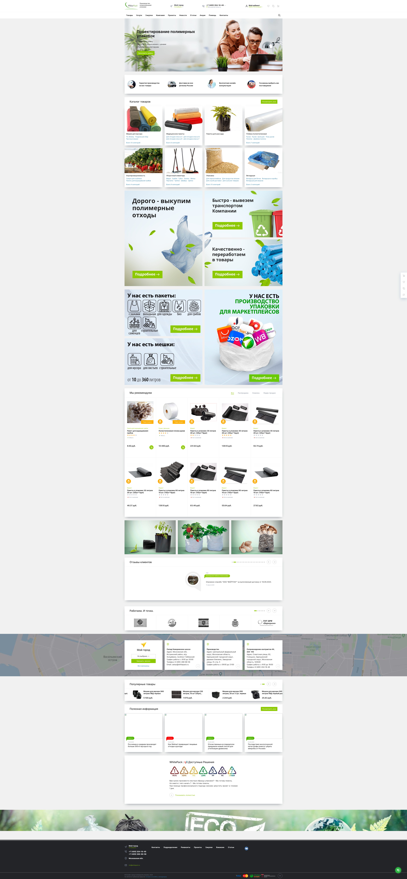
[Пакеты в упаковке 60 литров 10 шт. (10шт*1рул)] (266, 472)
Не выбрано (178, 7)
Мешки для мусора (134, 134)
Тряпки (177, 181)
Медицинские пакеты (175, 134)
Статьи (193, 15)
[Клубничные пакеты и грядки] (203, 537)
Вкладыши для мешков (254, 181)
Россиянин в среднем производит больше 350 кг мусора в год (142, 745)
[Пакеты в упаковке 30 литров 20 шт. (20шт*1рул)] (140, 472)
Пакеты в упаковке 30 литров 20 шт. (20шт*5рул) (203, 432)
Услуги (139, 15)
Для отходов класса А (174, 137)
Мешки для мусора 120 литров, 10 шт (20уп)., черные (187, 693)
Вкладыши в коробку (269, 178)
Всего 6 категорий (173, 143)
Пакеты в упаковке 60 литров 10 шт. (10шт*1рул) (266, 491)
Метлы (193, 178)
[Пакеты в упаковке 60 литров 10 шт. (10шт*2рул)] (235, 472)
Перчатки (169, 181)
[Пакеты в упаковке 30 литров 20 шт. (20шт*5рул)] (203, 412)
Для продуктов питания (230, 178)
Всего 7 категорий (252, 143)
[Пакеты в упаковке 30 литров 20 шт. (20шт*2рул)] (266, 412)
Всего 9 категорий (173, 184)
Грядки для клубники (134, 178)
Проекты (172, 15)
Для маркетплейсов (213, 178)
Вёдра (168, 178)
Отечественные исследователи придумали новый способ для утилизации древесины (221, 746)
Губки (180, 178)
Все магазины (143, 666)
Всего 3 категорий (253, 184)
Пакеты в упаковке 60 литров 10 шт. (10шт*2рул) (234, 491)
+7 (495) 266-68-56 (137, 854)
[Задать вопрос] (404, 295)
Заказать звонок (143, 661)
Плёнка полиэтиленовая (256, 134)
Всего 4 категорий (132, 184)
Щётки (190, 181)
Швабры (184, 181)
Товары (129, 15)
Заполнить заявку (145, 53)
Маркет (192, 428)
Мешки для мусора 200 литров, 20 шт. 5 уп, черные (229, 692)
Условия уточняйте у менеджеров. (156, 877)
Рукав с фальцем (258, 137)
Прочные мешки (132, 139)
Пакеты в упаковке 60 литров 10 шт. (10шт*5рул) (171, 491)
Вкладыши (250, 176)
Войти (250, 7)
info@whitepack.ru (134, 865)
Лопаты (186, 178)
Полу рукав (270, 137)
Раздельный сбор (141, 137)
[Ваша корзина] (278, 6)
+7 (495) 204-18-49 (137, 851)
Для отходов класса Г (191, 139)
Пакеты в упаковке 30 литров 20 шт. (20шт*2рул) (266, 432)
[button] (216, 5)
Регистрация (257, 7)
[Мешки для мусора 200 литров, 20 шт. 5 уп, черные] (210, 694)
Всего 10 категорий (133, 143)
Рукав (248, 137)
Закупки (149, 15)
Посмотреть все (269, 102)
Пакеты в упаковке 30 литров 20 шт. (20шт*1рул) (140, 491)
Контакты (224, 15)
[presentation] (269, 562)
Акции (202, 15)
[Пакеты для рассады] (150, 537)
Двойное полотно (260, 139)
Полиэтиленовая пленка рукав (172, 431)
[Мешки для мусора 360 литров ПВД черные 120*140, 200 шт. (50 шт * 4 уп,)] (131, 694)
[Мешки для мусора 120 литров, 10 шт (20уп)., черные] (171, 694)
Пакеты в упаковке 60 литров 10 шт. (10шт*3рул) (203, 491)
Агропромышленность (135, 176)
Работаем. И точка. (141, 610)
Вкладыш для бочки (253, 178)
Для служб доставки (213, 181)
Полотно (249, 139)
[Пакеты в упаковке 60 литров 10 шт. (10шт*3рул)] (203, 472)
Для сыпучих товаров (231, 181)
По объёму (130, 137)
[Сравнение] (273, 6)
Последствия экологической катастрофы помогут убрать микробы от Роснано (260, 746)
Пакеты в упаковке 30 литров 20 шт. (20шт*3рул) (234, 432)
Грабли (174, 178)
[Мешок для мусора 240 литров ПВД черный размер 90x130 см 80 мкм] (250, 694)
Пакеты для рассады (215, 134)
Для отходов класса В (174, 139)
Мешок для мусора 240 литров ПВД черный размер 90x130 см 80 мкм (268, 693)
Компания (160, 15)
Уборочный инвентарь (175, 176)
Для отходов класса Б (192, 137)
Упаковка (210, 176)
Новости (183, 15)
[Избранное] (268, 6)
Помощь (212, 15)
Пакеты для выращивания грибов (138, 181)
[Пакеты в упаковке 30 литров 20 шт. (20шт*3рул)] (235, 412)
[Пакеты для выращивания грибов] (256, 537)
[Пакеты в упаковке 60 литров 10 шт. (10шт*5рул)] (172, 472)
